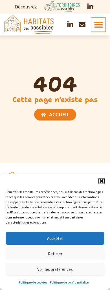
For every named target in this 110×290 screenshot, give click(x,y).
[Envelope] (82, 24)
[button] (101, 181)
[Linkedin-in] (90, 7)
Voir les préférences (55, 269)
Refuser (55, 253)
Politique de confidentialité (69, 282)
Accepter (55, 238)
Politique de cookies (33, 282)
